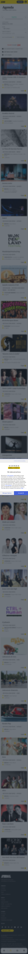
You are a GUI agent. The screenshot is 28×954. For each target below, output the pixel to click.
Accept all (21, 493)
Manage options (7, 493)
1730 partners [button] (10, 475)
